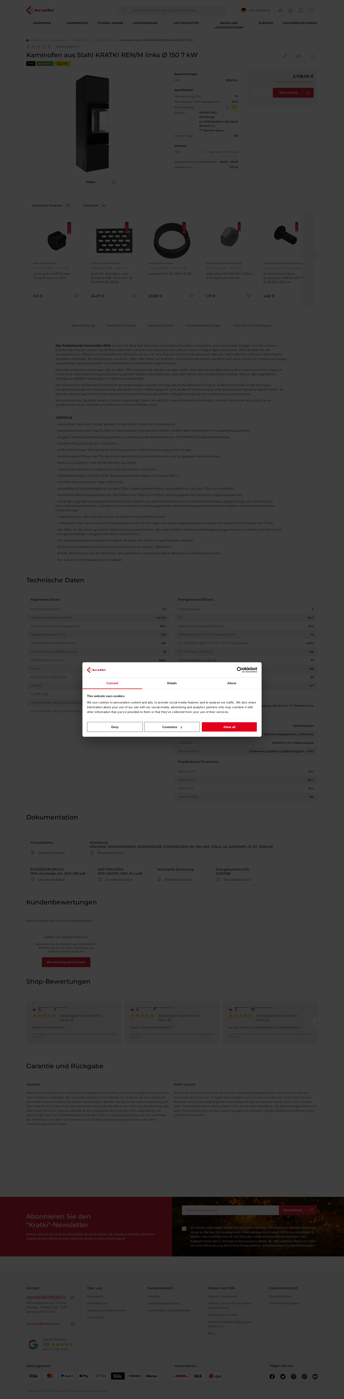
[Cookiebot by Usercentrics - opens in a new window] (239, 670)
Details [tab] (172, 683)
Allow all (229, 727)
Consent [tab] (112, 683)
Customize (169, 727)
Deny (114, 727)
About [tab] (231, 683)
